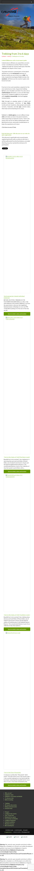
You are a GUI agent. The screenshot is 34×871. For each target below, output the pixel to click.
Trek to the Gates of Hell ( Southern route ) (17, 615)
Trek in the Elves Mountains (12, 772)
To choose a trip (9, 798)
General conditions (10, 822)
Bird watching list (9, 825)
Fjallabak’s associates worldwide (13, 796)
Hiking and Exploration (11, 806)
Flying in (7, 812)
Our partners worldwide (11, 818)
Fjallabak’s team (9, 795)
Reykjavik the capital (10, 817)
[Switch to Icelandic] (24, 837)
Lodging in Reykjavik (10, 820)
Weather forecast (9, 824)
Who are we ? (8, 793)
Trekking (7, 803)
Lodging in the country (11, 813)
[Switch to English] (9, 837)
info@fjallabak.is (8, 832)
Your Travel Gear (9, 815)
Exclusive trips (8, 808)
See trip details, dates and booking (17, 313)
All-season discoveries (11, 805)
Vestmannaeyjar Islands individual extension (14, 297)
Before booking (9, 800)
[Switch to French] (16, 837)
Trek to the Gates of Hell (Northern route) (17, 457)
